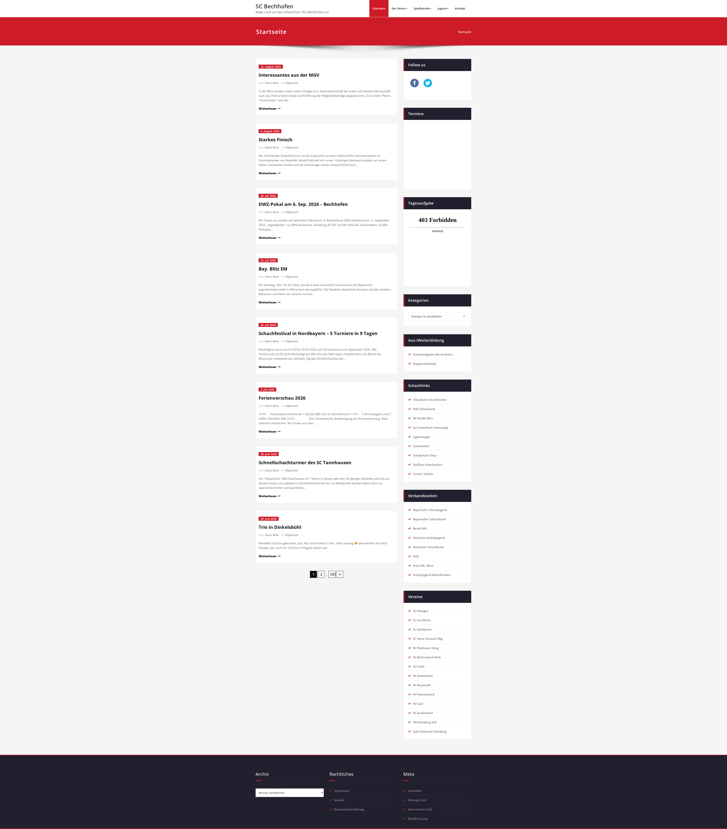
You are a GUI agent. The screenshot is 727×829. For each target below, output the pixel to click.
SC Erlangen (421, 611)
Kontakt (460, 8)
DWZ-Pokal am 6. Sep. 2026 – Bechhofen (303, 204)
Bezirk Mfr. (420, 528)
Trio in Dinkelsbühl (280, 527)
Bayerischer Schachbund (429, 519)
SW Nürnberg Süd (424, 722)
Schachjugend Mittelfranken (432, 575)
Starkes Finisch (276, 139)
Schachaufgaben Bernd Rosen (433, 354)
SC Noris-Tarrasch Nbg (428, 639)
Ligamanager (422, 437)
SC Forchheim (422, 620)
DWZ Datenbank (424, 409)
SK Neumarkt (422, 685)
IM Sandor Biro (423, 418)
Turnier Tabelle (423, 474)
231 (332, 574)
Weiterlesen (267, 108)
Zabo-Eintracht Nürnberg (429, 731)
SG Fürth (418, 666)
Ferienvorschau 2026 (282, 398)
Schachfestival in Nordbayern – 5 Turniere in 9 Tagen (318, 333)
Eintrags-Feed (417, 800)
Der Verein (398, 8)
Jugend (442, 8)
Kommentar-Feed (420, 809)
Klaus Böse (272, 83)
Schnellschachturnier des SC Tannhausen (305, 462)
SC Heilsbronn (422, 629)
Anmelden (415, 791)
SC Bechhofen (274, 6)
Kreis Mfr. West (423, 565)
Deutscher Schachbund (428, 547)
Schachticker (421, 446)
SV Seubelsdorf (423, 713)
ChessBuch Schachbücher (430, 400)
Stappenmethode (424, 364)
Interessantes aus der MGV (289, 75)
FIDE (416, 556)
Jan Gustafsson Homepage (430, 427)
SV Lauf (418, 704)
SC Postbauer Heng (425, 648)
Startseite (379, 8)
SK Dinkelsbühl (423, 676)
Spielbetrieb (421, 8)
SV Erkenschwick (424, 694)
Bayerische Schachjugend (430, 510)
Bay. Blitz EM (273, 269)
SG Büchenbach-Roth (427, 657)
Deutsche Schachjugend (429, 538)
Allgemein (291, 83)
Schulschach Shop (424, 455)
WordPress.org (417, 818)
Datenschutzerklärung (349, 809)
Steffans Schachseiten (427, 464)
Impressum (341, 791)
